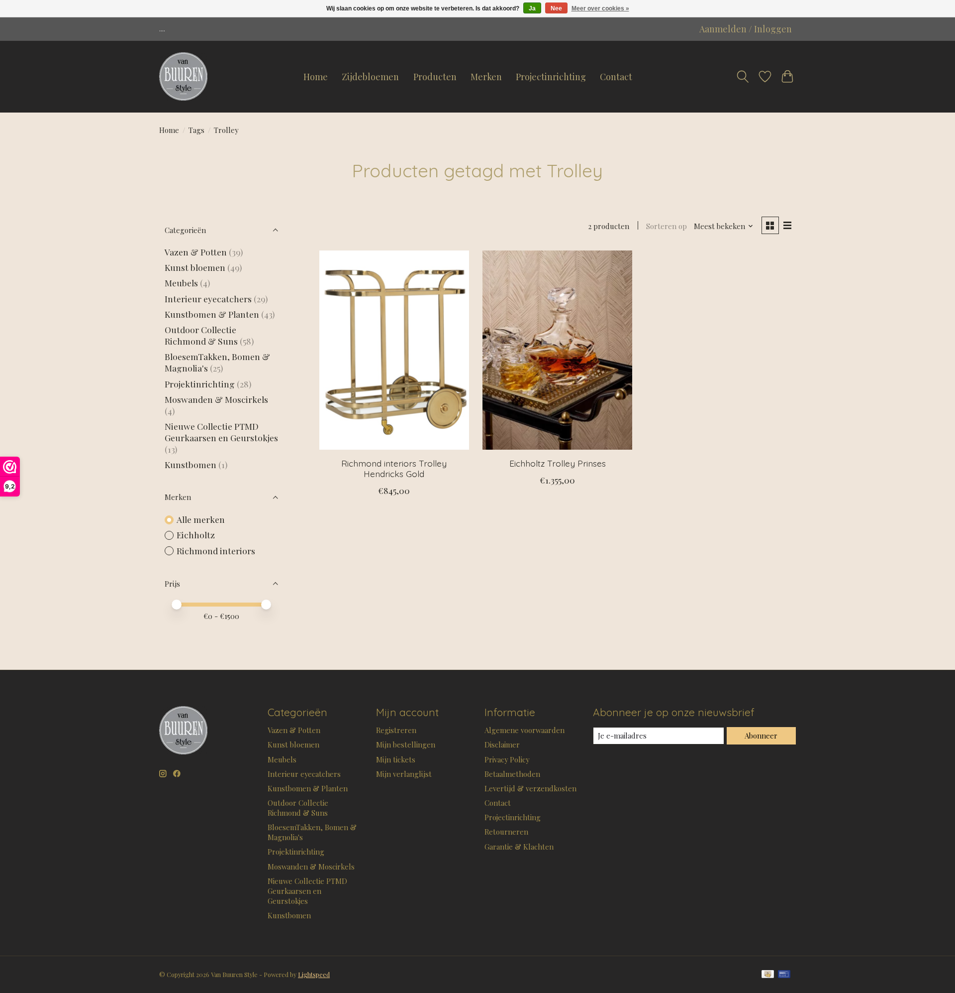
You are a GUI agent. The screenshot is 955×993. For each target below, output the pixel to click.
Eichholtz (196, 534)
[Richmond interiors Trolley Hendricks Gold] (394, 350)
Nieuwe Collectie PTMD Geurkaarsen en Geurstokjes (221, 431)
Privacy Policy (506, 759)
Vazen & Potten (196, 251)
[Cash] (768, 975)
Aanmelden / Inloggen (745, 29)
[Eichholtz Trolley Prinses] (557, 350)
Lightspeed (314, 975)
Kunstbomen (190, 464)
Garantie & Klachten (519, 847)
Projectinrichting (551, 77)
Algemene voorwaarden (524, 730)
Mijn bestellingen (405, 744)
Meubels (181, 282)
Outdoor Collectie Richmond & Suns (202, 335)
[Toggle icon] (742, 76)
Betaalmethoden (512, 774)
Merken (486, 77)
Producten (435, 77)
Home (315, 77)
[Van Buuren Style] (183, 76)
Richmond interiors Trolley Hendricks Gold (394, 468)
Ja (532, 8)
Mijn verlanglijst (404, 774)
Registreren (396, 730)
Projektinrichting (200, 383)
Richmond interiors (216, 550)
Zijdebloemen (370, 77)
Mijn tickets (395, 759)
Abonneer (761, 736)
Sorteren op (666, 226)
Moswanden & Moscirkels (216, 399)
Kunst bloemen (195, 267)
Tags (196, 130)
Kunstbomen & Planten (212, 314)
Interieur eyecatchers (208, 298)
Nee (556, 8)
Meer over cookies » (600, 8)
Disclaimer (502, 744)
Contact (616, 77)
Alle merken (201, 519)
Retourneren (506, 832)
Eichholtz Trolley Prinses (557, 463)
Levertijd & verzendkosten (530, 788)
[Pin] (784, 975)
